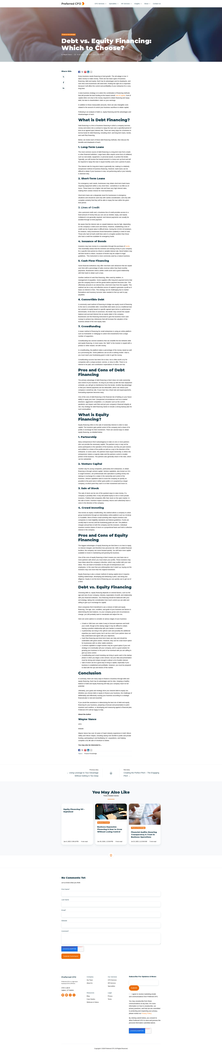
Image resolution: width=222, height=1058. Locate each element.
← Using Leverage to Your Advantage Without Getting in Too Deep (82, 774)
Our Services (112, 977)
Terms (110, 999)
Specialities (111, 986)
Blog (88, 996)
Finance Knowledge (68, 34)
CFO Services (99, 4)
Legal (110, 993)
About (146, 4)
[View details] (62, 995)
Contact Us (157, 4)
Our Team (90, 980)
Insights (137, 4)
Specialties (113, 4)
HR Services (125, 4)
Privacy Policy (146, 1013)
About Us (89, 983)
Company (90, 977)
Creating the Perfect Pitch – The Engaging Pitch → (141, 774)
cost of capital (120, 95)
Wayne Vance (67, 54)
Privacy (110, 996)
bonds (127, 246)
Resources (90, 993)
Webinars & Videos (93, 1002)
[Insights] (111, 772)
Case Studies (91, 999)
